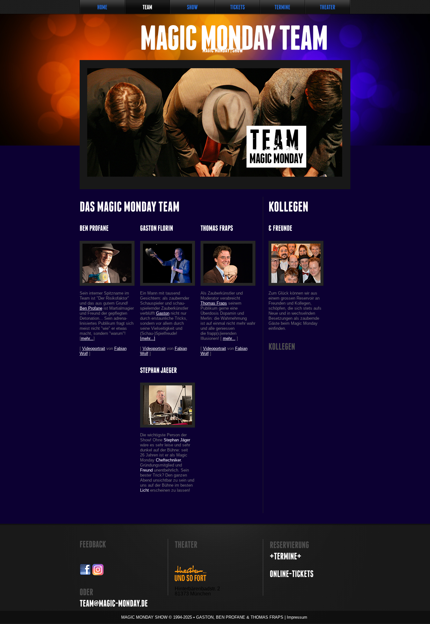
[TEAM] (147, 7)
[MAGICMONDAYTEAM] (204, 38)
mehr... (87, 338)
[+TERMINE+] (285, 556)
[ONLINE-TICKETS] (292, 574)
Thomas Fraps (214, 303)
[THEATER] (327, 7)
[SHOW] (192, 7)
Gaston (162, 313)
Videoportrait (93, 348)
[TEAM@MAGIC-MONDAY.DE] (114, 603)
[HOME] (102, 7)
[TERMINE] (282, 7)
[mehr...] (147, 338)
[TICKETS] (237, 7)
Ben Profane (91, 308)
